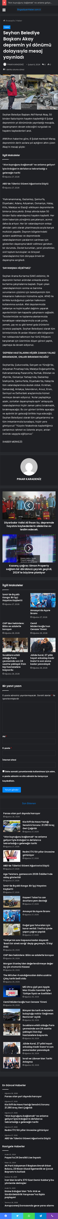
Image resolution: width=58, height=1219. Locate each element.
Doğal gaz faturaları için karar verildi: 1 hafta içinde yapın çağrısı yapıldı (37, 928)
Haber (19, 20)
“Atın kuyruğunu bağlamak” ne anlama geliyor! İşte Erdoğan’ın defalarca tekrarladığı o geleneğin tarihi (28, 168)
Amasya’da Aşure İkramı (40, 612)
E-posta (7, 748)
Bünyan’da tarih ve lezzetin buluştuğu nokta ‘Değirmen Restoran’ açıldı (38, 1013)
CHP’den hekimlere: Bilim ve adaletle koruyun (13, 626)
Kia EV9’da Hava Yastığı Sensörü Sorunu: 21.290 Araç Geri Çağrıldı (38, 825)
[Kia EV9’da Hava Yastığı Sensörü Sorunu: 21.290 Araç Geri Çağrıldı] (11, 826)
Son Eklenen (29, 803)
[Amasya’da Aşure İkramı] (43, 600)
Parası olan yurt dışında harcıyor (21, 813)
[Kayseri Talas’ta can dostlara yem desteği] (11, 902)
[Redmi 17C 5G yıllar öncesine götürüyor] (11, 856)
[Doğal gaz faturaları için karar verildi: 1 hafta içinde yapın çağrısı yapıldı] (11, 929)
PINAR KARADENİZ (15, 64)
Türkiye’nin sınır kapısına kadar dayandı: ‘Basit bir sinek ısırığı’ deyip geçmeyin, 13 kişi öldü (28, 943)
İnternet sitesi (9, 760)
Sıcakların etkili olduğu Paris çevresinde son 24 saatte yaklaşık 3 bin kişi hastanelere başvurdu (14, 662)
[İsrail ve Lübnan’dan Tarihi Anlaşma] (11, 1063)
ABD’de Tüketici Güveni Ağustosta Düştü (25, 183)
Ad (4, 736)
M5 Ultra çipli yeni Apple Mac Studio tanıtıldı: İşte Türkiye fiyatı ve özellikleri (37, 990)
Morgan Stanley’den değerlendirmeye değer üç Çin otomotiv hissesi (28, 965)
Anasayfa (10, 20)
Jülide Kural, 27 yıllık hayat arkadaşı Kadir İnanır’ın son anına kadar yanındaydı (42, 660)
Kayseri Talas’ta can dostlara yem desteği (35, 899)
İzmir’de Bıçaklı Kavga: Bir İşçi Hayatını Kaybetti (12, 597)
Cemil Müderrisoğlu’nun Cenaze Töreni (40, 626)
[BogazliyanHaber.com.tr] (29, 9)
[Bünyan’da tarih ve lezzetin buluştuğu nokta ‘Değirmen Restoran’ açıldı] (11, 1014)
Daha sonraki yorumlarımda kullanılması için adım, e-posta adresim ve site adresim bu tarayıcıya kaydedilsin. (28, 776)
